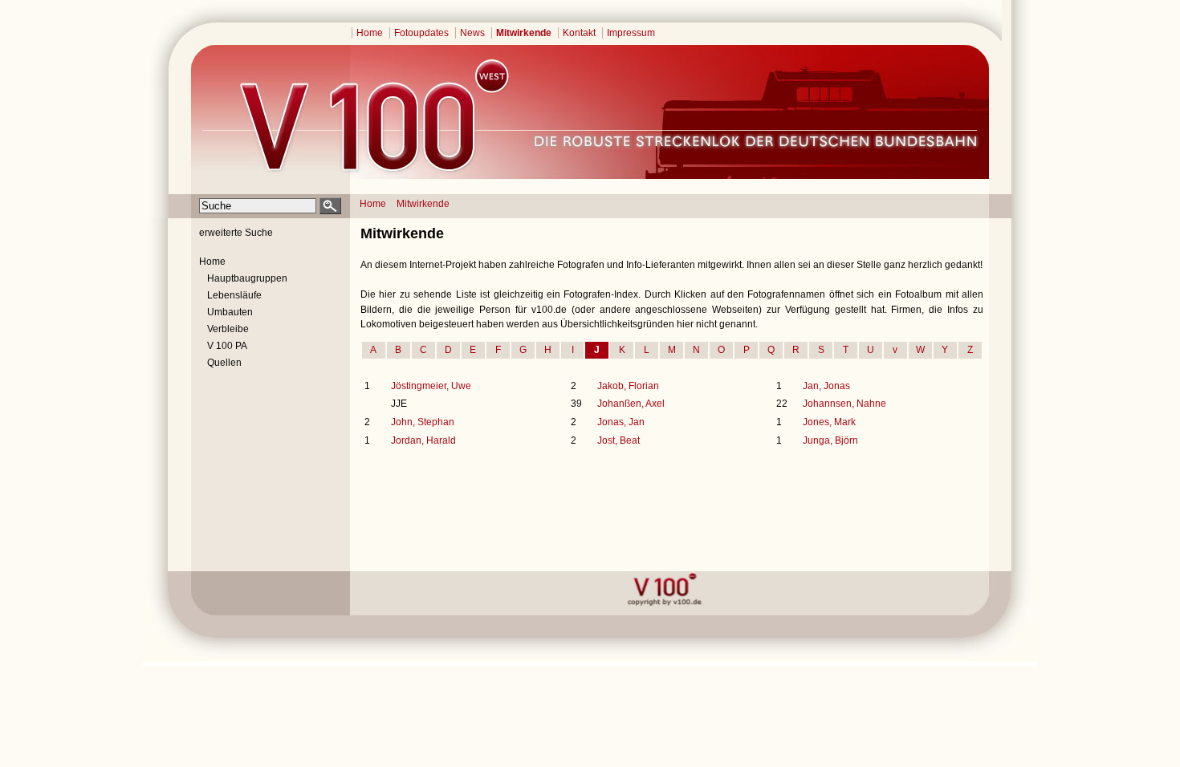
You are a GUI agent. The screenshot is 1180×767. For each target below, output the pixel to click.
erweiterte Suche (236, 232)
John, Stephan (422, 422)
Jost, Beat (618, 440)
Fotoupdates (421, 33)
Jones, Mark (829, 422)
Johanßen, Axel (631, 403)
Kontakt (579, 33)
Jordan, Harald (423, 440)
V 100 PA (227, 345)
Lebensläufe (234, 295)
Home (369, 33)
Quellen (224, 362)
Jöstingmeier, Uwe (431, 386)
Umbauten (230, 312)
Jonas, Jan (621, 422)
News (472, 33)
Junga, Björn (830, 440)
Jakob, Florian (628, 386)
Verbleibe (228, 329)
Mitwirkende (523, 33)
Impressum (631, 33)
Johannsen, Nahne (844, 403)
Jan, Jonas (826, 386)
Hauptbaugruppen (247, 278)
